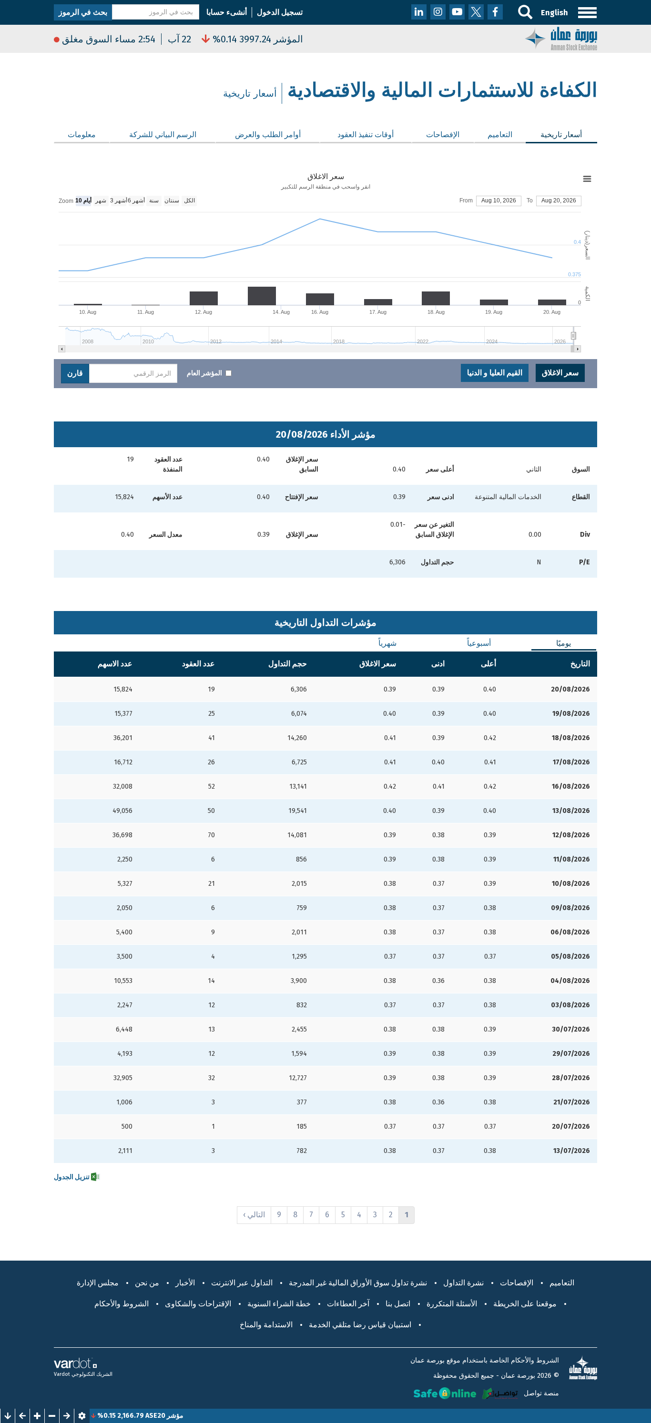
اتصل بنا (398, 1303)
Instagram (438, 12)
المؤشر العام (204, 373)
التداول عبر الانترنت (242, 1282)
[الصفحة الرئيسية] (561, 37)
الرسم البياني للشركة (162, 134)
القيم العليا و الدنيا (494, 372)
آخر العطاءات (348, 1303)
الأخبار (185, 1282)
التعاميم (500, 134)
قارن (75, 373)
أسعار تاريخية (554, 134)
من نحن (147, 1282)
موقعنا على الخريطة (525, 1303)
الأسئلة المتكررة (452, 1303)
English (554, 12)
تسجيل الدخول (280, 12)
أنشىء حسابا (226, 12)
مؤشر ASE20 (186, 1416)
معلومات (82, 134)
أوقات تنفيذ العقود (365, 134)
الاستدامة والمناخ (266, 1324)
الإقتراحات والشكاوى (198, 1303)
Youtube (457, 12)
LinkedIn (419, 12)
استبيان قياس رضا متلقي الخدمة (360, 1324)
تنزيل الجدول (72, 1177)
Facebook (495, 12)
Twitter (476, 12)
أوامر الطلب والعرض (268, 134)
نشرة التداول (463, 1282)
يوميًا (563, 643)
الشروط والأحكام (121, 1303)
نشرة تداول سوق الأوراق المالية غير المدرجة (358, 1282)
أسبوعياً (479, 643)
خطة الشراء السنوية (279, 1303)
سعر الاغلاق (560, 372)
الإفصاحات (442, 134)
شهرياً (387, 643)
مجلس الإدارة (98, 1282)
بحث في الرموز (83, 12)
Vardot (62, 1374)
